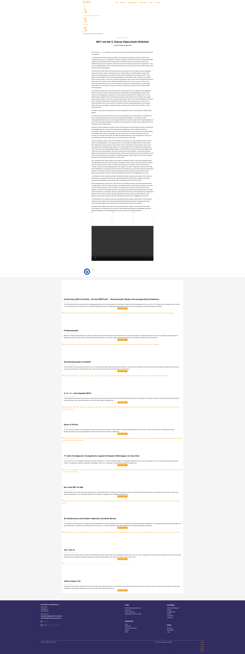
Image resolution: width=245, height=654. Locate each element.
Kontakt (158, 2)
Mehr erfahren (122, 308)
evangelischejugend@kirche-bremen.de (52, 616)
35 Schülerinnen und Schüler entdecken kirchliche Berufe (90, 518)
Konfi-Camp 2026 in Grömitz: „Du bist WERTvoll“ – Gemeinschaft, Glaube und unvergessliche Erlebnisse (111, 299)
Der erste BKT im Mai (73, 487)
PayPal (170, 642)
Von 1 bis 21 (69, 550)
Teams (151, 2)
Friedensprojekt (71, 330)
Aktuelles (122, 2)
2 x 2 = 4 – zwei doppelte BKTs (77, 393)
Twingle (164, 642)
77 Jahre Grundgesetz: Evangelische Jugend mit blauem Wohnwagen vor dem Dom (101, 456)
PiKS (117, 45)
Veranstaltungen (132, 2)
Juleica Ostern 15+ (72, 581)
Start (117, 2)
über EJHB (143, 2)
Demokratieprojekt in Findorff (77, 362)
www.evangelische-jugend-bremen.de (51, 618)
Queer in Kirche (71, 424)
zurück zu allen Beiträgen (122, 37)
